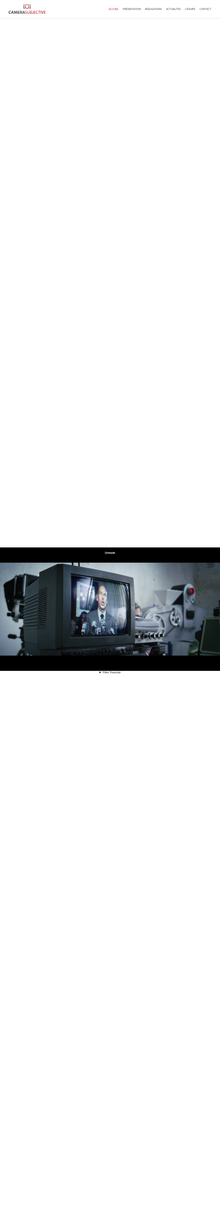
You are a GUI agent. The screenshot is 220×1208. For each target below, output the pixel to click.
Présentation (132, 9)
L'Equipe (190, 9)
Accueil (114, 9)
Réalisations (153, 9)
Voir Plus (110, 1190)
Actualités (173, 9)
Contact (205, 9)
